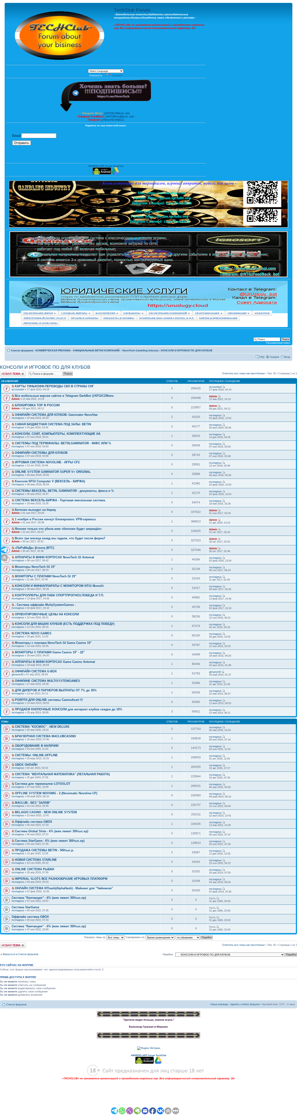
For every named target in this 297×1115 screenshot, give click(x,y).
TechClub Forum (132, 10)
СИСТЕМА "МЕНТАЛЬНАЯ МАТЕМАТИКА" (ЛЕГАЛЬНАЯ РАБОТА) (62, 774)
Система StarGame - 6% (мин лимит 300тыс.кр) (49, 840)
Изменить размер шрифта (286, 349)
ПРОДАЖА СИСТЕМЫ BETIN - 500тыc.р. (44, 850)
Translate (117, 75)
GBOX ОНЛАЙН (26, 764)
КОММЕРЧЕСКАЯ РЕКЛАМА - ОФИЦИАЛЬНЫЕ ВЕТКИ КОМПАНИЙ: (78, 350)
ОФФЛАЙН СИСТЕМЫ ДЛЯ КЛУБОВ (41, 452)
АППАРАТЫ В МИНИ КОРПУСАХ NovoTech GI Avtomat (54, 557)
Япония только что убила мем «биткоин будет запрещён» (58, 528)
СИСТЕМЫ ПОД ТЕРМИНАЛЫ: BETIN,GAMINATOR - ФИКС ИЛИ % (63, 443)
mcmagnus (18, 417)
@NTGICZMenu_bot (117, 113)
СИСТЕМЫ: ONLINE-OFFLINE (36, 755)
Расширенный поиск (278, 342)
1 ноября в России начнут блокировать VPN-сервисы (55, 519)
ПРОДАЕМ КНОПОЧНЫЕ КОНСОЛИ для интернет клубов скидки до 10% (68, 709)
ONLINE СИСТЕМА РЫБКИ (34, 869)
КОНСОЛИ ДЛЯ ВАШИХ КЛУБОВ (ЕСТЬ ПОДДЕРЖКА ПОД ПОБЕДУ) (64, 624)
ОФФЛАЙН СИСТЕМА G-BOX (36, 671)
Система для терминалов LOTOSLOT (42, 783)
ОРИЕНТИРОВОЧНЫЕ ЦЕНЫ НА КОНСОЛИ (47, 614)
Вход (287, 357)
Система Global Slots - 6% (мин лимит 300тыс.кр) (51, 831)
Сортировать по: (136, 937)
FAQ (262, 357)
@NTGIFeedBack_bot (119, 116)
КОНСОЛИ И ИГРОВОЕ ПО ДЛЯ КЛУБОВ (186, 350)
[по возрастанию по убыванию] (194, 937)
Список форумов (22, 350)
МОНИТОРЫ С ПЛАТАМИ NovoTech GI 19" (45, 576)
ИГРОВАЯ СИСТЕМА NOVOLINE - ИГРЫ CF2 (47, 462)
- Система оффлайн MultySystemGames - (45, 605)
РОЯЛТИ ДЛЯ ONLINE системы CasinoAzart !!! (49, 700)
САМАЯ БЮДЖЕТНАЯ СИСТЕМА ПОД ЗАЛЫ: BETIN (53, 424)
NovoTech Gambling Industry (140, 350)
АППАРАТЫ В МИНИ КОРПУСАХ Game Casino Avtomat (55, 662)
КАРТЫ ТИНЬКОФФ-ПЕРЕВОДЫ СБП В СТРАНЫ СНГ (54, 386)
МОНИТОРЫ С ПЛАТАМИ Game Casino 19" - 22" (50, 652)
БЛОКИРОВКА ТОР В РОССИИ (37, 405)
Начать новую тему (11, 372)
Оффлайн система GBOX (33, 821)
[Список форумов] (60, 34)
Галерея (274, 357)
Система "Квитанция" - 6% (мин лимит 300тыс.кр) (49, 897)
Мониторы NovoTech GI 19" (35, 567)
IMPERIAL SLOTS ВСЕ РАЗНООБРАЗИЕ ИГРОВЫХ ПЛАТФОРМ (61, 878)
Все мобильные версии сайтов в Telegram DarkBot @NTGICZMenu (64, 395)
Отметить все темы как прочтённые (243, 373)
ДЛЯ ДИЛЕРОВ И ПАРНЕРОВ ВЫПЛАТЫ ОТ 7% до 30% (56, 690)
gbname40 (17, 674)
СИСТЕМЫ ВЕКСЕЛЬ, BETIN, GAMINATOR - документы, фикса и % (64, 490)
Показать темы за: (95, 937)
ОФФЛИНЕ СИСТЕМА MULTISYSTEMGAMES (47, 681)
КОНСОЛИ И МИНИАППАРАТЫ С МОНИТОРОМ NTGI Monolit (59, 586)
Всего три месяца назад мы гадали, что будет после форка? (60, 538)
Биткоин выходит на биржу (35, 509)
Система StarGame (25, 907)
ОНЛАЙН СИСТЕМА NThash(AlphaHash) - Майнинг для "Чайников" (64, 888)
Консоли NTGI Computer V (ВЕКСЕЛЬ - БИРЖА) (50, 481)
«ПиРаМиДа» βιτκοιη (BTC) (34, 548)
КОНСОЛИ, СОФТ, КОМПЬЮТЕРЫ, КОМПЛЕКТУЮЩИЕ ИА (57, 433)
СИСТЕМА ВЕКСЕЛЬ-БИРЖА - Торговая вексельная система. (60, 500)
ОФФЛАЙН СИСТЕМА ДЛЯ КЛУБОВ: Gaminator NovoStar (56, 414)
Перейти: (168, 954)
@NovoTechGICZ (112, 119)
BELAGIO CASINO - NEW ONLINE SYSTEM (46, 812)
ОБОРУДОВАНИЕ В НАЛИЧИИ (36, 745)
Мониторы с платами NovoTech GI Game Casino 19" (53, 643)
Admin (16, 398)
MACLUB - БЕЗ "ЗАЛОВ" (33, 802)
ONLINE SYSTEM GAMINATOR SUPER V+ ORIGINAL (53, 471)
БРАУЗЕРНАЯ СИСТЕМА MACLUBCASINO (45, 736)
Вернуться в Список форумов (20, 954)
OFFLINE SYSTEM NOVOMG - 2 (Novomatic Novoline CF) (56, 793)
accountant (18, 389)
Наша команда (219, 1004)
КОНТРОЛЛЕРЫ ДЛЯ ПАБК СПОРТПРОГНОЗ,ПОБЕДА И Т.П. (59, 595)
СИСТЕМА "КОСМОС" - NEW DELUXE (42, 726)
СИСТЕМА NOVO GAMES (33, 633)
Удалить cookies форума (244, 1004)
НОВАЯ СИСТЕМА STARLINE (36, 859)
